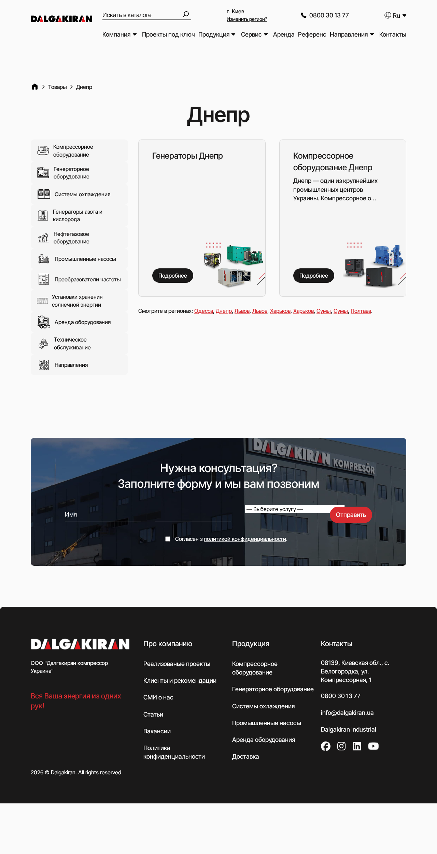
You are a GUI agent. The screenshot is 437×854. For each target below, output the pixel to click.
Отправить (351, 514)
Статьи (153, 714)
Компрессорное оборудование (73, 150)
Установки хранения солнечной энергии (77, 300)
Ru (396, 15)
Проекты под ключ (168, 34)
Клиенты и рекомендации (179, 680)
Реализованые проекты (176, 663)
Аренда (284, 34)
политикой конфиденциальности (245, 538)
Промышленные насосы (85, 258)
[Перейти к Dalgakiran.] (35, 86)
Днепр (224, 310)
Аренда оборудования (83, 322)
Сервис (251, 34)
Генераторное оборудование (71, 172)
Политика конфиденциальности (174, 752)
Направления (349, 34)
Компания (116, 34)
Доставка (245, 756)
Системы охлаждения (82, 194)
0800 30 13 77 (329, 15)
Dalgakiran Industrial (348, 729)
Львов (242, 310)
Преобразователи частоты (88, 279)
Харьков (280, 310)
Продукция (213, 34)
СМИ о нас (158, 697)
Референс (312, 34)
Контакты (392, 34)
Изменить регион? (247, 19)
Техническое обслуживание (72, 343)
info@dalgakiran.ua (347, 712)
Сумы (323, 310)
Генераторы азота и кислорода (77, 215)
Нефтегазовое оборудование (71, 237)
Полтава (361, 310)
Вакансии (157, 731)
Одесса (203, 310)
